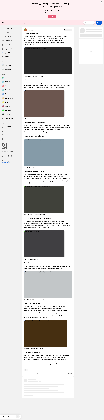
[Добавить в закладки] (29, 373)
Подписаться (67, 29)
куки (10, 416)
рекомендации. (6, 162)
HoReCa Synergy (33, 29)
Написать (90, 23)
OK (18, 416)
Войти (99, 23)
